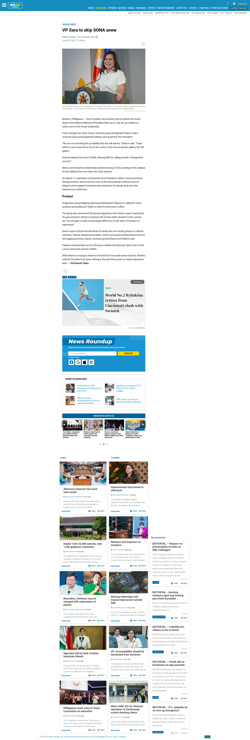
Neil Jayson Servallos (120, 495)
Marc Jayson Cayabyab (73, 497)
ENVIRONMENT (240, 13)
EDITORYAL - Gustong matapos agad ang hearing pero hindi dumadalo (167, 595)
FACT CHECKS (226, 13)
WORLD (131, 8)
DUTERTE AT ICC (162, 13)
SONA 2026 (148, 13)
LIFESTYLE (181, 8)
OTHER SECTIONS (219, 8)
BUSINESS (141, 8)
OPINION (112, 8)
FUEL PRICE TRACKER (180, 13)
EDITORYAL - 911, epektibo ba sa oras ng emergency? (170, 709)
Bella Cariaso (117, 659)
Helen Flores (69, 661)
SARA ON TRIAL (134, 13)
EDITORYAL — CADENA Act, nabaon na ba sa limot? (168, 628)
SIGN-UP (128, 353)
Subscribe (242, 4)
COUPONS (204, 8)
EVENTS (193, 8)
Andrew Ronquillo (119, 608)
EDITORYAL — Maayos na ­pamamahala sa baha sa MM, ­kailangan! (168, 546)
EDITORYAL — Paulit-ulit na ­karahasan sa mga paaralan (169, 663)
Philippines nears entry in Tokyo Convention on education (81, 709)
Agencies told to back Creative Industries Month (81, 655)
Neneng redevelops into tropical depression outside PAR (126, 600)
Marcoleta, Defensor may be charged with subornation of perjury (79, 601)
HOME (91, 8)
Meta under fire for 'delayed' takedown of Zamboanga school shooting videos (127, 709)
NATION (122, 8)
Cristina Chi (117, 717)
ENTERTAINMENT (166, 8)
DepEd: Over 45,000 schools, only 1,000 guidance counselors (82, 545)
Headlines (69, 24)
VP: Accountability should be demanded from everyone (127, 653)
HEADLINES (101, 8)
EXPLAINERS (212, 13)
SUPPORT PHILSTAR (238, 8)
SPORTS (152, 8)
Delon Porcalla (69, 37)
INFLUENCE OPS (198, 13)
